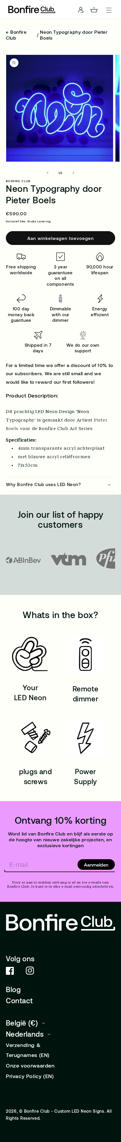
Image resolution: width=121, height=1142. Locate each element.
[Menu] (109, 9)
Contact (19, 1000)
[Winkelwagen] (96, 9)
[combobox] (60, 10)
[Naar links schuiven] (47, 172)
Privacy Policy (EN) (30, 1076)
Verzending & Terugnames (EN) (28, 1050)
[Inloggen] (84, 9)
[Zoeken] (5, 9)
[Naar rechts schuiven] (73, 172)
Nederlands (24, 1034)
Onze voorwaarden (30, 1065)
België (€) (22, 1023)
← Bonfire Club (16, 34)
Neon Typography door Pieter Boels (73, 34)
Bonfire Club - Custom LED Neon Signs (64, 1111)
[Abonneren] (96, 864)
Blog (13, 989)
